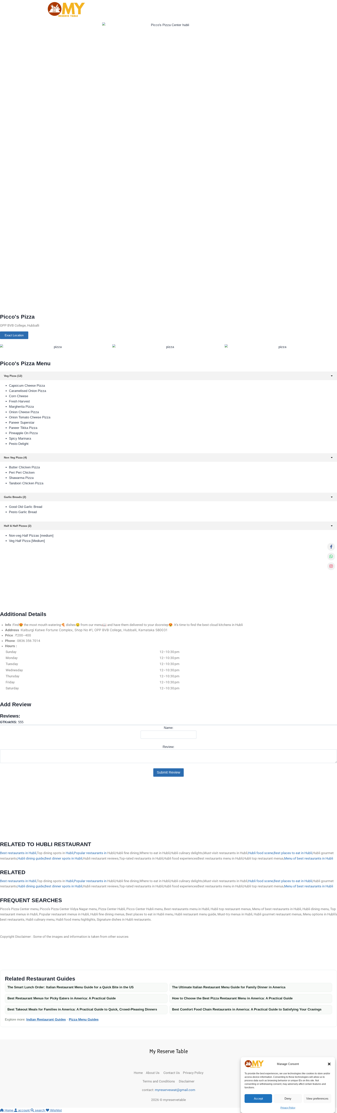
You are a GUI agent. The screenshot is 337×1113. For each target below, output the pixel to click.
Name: (168, 728)
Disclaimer (185, 1081)
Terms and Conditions (160, 1081)
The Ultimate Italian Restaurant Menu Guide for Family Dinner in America (228, 987)
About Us (154, 1073)
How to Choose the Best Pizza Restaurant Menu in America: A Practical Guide (232, 998)
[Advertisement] (117, 579)
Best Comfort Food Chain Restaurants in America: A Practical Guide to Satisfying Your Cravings (246, 1009)
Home (140, 1073)
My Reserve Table (168, 1051)
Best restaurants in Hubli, (18, 853)
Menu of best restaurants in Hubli (308, 858)
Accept (258, 1098)
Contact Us (173, 1073)
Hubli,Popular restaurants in (86, 853)
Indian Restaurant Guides (46, 1019)
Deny (288, 1098)
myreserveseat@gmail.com (175, 1090)
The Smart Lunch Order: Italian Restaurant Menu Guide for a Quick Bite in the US (70, 987)
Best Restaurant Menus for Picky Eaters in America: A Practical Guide (61, 998)
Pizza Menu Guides (83, 1019)
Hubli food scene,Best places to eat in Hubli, (280, 853)
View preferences (317, 1098)
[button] (329, 1064)
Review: (168, 747)
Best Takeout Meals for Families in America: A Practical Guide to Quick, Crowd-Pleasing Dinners (82, 1009)
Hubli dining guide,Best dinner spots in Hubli (50, 858)
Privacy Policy (287, 1107)
